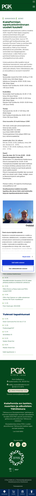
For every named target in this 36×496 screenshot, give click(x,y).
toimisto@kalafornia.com (21, 394)
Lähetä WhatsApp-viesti (19, 390)
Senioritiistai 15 (7, 334)
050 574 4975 (19, 387)
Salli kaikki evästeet (18, 262)
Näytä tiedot (26, 256)
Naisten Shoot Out (8, 341)
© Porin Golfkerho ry (10, 480)
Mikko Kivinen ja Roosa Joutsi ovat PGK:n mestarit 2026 (15, 290)
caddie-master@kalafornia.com (18, 385)
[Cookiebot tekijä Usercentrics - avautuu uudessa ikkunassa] (26, 226)
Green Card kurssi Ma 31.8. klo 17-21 (14, 321)
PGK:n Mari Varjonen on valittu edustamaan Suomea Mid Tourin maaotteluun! (16, 298)
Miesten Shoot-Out (8, 347)
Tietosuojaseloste (18, 486)
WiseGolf (10, 482)
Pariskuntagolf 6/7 (8, 328)
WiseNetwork (24, 482)
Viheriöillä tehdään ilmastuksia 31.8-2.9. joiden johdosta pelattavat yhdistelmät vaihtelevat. (17, 281)
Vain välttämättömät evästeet (18, 268)
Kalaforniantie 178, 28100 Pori (18, 381)
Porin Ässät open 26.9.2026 (11, 306)
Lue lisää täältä (18, 431)
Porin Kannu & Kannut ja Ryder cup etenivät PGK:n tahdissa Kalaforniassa (16, 273)
